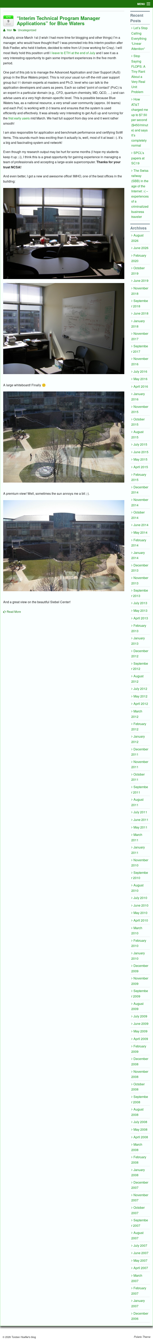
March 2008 (136, 1147)
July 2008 (140, 1121)
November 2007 (139, 1198)
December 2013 (139, 568)
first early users (19, 118)
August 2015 (137, 434)
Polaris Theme (142, 1337)
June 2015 (140, 452)
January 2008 (138, 1172)
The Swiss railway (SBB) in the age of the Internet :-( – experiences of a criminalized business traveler (140, 193)
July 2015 (140, 444)
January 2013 (138, 641)
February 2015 (138, 477)
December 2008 (139, 1061)
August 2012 (137, 679)
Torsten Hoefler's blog (23, 1337)
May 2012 (140, 696)
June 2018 (140, 313)
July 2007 (140, 1245)
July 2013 (140, 603)
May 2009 (140, 1031)
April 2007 (140, 1268)
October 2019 (138, 271)
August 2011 (137, 802)
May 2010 (140, 912)
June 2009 (140, 1023)
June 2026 (140, 247)
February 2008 (138, 1160)
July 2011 (140, 812)
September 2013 (139, 593)
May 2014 (140, 532)
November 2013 (139, 580)
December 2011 (139, 752)
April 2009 (140, 1038)
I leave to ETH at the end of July (72, 53)
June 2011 (140, 819)
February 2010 (138, 943)
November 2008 (139, 1074)
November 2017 (139, 336)
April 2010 (140, 920)
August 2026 (137, 238)
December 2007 (139, 1185)
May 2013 (140, 610)
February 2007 (138, 1291)
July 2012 (140, 688)
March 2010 (136, 931)
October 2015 (138, 422)
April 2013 (140, 618)
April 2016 (140, 386)
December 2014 (139, 490)
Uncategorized (27, 30)
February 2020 (138, 258)
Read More (13, 612)
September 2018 (139, 303)
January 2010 (138, 956)
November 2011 (139, 764)
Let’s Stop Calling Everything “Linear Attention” (139, 38)
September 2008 (139, 1099)
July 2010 (140, 897)
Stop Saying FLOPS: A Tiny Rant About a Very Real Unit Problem (138, 74)
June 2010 (140, 905)
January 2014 (138, 555)
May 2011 (140, 827)
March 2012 (136, 714)
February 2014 (138, 543)
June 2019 (140, 280)
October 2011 (138, 777)
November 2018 (139, 291)
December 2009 (139, 968)
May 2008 (140, 1129)
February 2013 (138, 628)
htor (9, 30)
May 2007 (140, 1260)
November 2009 (139, 981)
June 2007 (140, 1253)
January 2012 (138, 739)
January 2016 (138, 396)
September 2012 (139, 666)
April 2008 (140, 1137)
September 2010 (139, 875)
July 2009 (140, 1016)
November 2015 (139, 409)
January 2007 (138, 1303)
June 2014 (140, 524)
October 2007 (138, 1210)
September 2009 (139, 993)
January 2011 (138, 850)
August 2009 (137, 1006)
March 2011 (136, 837)
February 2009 (138, 1049)
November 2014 (139, 502)
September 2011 (139, 790)
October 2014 (138, 515)
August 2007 (137, 1235)
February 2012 (138, 726)
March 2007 (136, 1278)
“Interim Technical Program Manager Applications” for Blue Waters (58, 21)
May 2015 (140, 459)
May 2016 (140, 378)
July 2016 (140, 371)
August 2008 (137, 1112)
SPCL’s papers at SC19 (137, 157)
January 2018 (138, 324)
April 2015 (140, 467)
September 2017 (139, 349)
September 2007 (139, 1223)
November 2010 (139, 863)
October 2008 (138, 1087)
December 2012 (139, 654)
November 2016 (139, 361)
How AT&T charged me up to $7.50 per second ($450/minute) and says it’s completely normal (139, 122)
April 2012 (140, 703)
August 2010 (137, 888)
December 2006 (139, 1316)
